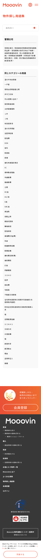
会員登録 (20, 407)
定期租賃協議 (10, 319)
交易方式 (8, 329)
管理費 (7, 138)
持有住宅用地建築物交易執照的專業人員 (19, 308)
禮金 (6, 353)
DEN (6, 143)
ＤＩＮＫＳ (9, 324)
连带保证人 (9, 358)
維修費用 (8, 260)
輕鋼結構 (8, 251)
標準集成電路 (10, 172)
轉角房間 (8, 226)
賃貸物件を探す (10, 430)
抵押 (6, 280)
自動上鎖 (8, 216)
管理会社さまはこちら (20, 533)
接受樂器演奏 (10, 104)
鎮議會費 (8, 182)
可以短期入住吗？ (11, 99)
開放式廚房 (9, 221)
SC (6, 167)
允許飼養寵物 (10, 109)
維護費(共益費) (10, 236)
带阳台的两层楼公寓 (12, 89)
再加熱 (7, 211)
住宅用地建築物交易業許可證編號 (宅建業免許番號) (18, 301)
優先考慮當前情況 (11, 163)
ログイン (6, 491)
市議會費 (8, 177)
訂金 (6, 265)
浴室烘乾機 (9, 133)
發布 (6, 148)
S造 (6, 202)
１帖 (6, 119)
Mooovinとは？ (9, 472)
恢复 (6, 241)
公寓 (6, 187)
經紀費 (7, 285)
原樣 (6, 158)
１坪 (6, 114)
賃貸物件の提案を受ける (12, 433)
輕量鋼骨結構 (10, 246)
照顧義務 (8, 270)
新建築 (7, 153)
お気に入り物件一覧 (10, 467)
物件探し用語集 (9, 481)
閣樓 (6, 363)
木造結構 (8, 334)
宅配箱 (7, 290)
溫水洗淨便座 (10, 128)
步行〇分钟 (9, 94)
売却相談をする (10, 454)
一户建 (7, 84)
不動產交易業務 (10, 295)
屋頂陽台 (8, 349)
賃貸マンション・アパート (15, 436)
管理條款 (8, 231)
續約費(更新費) (10, 255)
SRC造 (7, 207)
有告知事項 (9, 123)
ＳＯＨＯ (8, 275)
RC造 (7, 192)
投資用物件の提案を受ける (13, 462)
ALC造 (7, 197)
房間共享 (8, 344)
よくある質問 (8, 476)
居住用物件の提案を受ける (13, 445)
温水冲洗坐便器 (10, 79)
